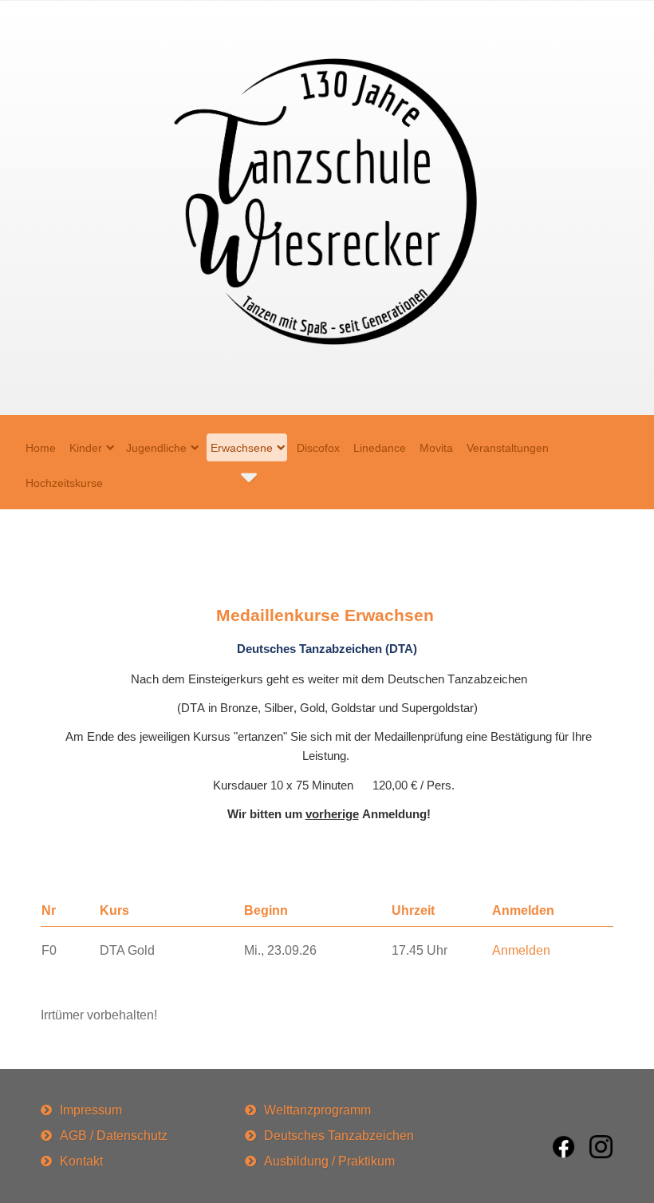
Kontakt (81, 1161)
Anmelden (521, 950)
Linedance (379, 447)
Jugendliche (156, 447)
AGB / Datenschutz (113, 1135)
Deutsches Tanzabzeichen (339, 1135)
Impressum (91, 1110)
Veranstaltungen (508, 447)
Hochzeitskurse (64, 483)
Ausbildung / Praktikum (329, 1161)
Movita (436, 447)
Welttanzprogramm (317, 1110)
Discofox (318, 447)
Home (41, 447)
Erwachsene (242, 447)
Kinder (85, 447)
